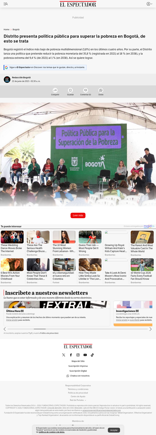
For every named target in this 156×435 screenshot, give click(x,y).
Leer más (78, 215)
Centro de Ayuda (78, 396)
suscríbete (135, 320)
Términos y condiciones (78, 389)
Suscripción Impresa (78, 366)
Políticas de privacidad (78, 393)
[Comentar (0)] (85, 90)
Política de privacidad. (49, 333)
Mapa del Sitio (78, 361)
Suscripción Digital (78, 371)
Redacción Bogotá (21, 77)
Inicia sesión (12, 320)
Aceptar (114, 430)
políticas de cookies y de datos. (52, 432)
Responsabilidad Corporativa (78, 386)
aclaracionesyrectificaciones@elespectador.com (101, 410)
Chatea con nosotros (80, 376)
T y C (30, 333)
